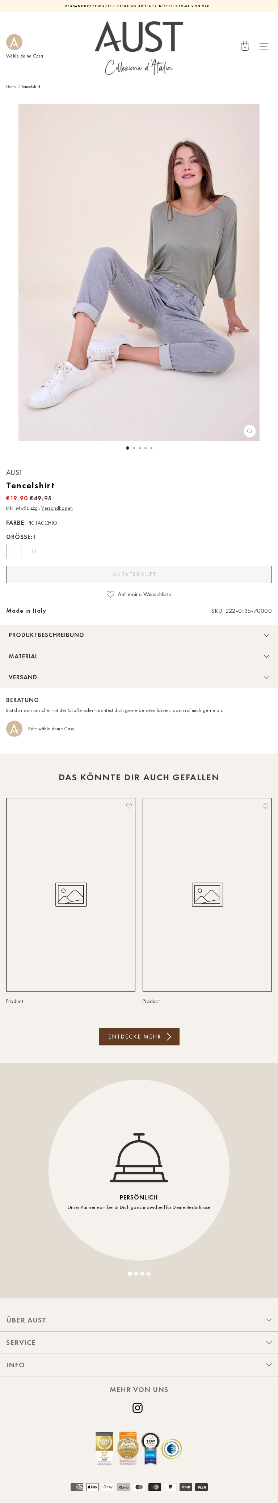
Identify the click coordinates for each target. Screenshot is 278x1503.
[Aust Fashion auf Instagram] (139, 1408)
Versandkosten (57, 508)
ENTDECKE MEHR (134, 1036)
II (35, 551)
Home (11, 86)
